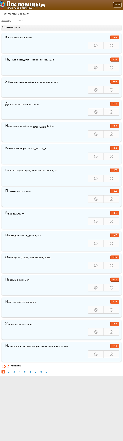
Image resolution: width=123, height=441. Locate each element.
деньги (22, 170)
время (17, 257)
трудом (42, 126)
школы (23, 82)
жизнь (21, 280)
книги (48, 170)
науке (11, 213)
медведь (12, 235)
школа (13, 280)
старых (17, 213)
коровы (44, 60)
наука (35, 126)
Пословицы (6, 21)
